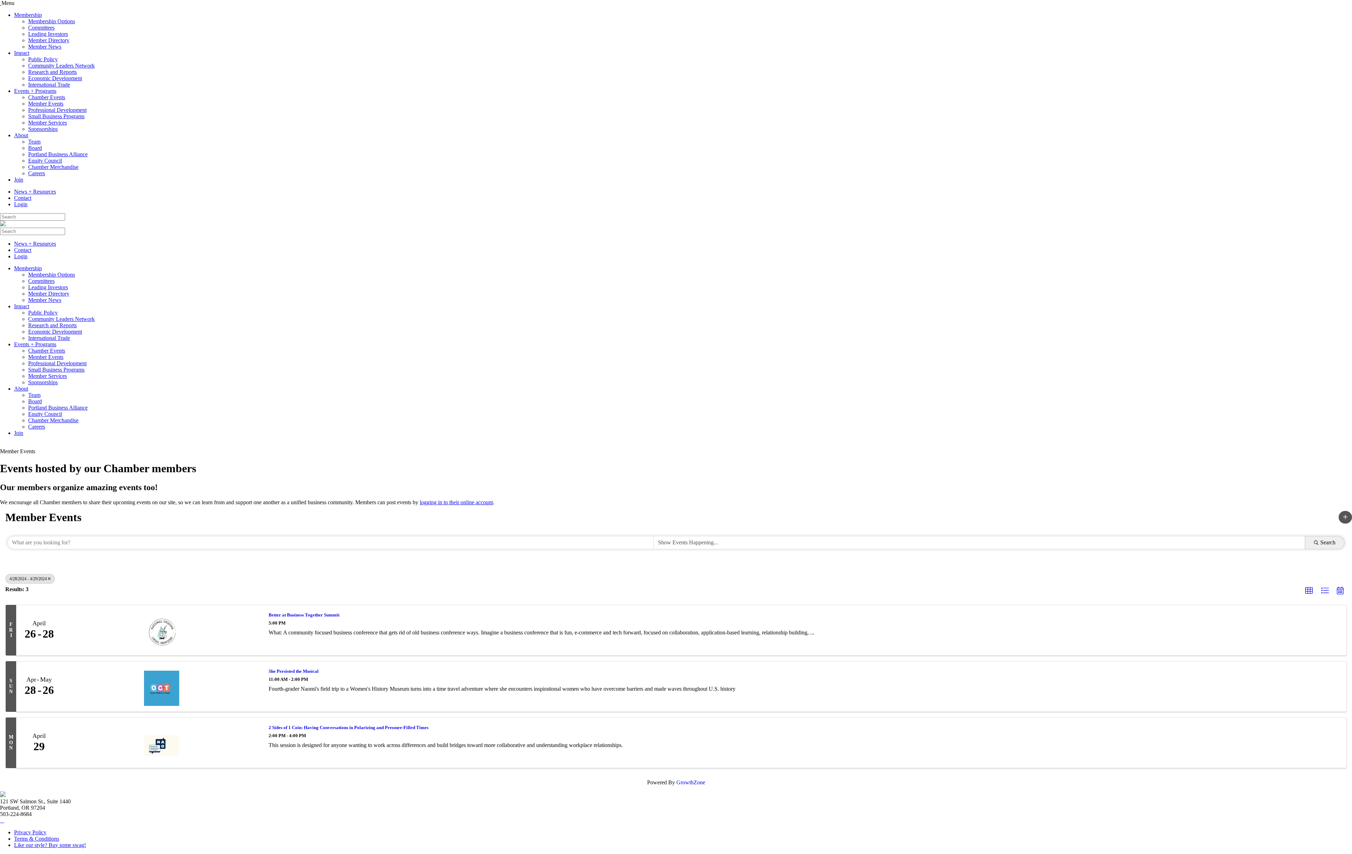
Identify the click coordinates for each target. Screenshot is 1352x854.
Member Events (45, 104)
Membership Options (51, 21)
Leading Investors (48, 34)
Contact (22, 198)
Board (35, 148)
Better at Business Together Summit (304, 615)
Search (1327, 542)
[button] (1345, 517)
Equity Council (45, 161)
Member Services (47, 123)
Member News (44, 47)
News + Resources (35, 192)
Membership (28, 15)
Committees (41, 28)
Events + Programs (35, 91)
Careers (36, 173)
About (21, 135)
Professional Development (57, 110)
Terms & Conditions (36, 839)
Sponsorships (43, 129)
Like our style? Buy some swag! (50, 845)
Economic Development (55, 78)
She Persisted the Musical (294, 671)
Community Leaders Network (61, 66)
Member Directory (48, 40)
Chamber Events (46, 97)
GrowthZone (690, 782)
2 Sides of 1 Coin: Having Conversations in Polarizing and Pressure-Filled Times (348, 727)
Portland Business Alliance (58, 154)
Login (20, 204)
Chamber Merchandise (53, 167)
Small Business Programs (56, 116)
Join (18, 180)
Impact (21, 53)
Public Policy (43, 59)
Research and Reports (52, 72)
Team (34, 142)
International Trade (49, 85)
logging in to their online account (456, 502)
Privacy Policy (30, 832)
